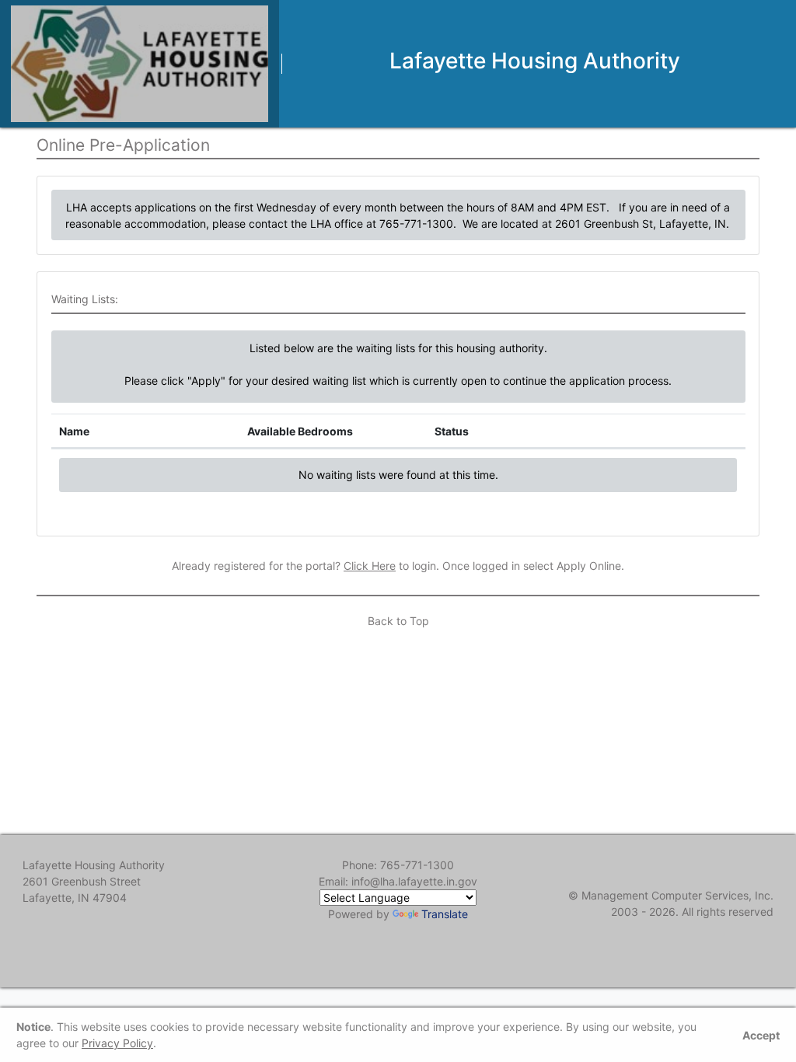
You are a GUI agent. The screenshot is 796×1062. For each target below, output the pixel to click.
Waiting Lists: (84, 299)
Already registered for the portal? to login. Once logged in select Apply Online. (398, 565)
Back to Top (398, 620)
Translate (444, 914)
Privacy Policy (117, 1043)
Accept (761, 1035)
